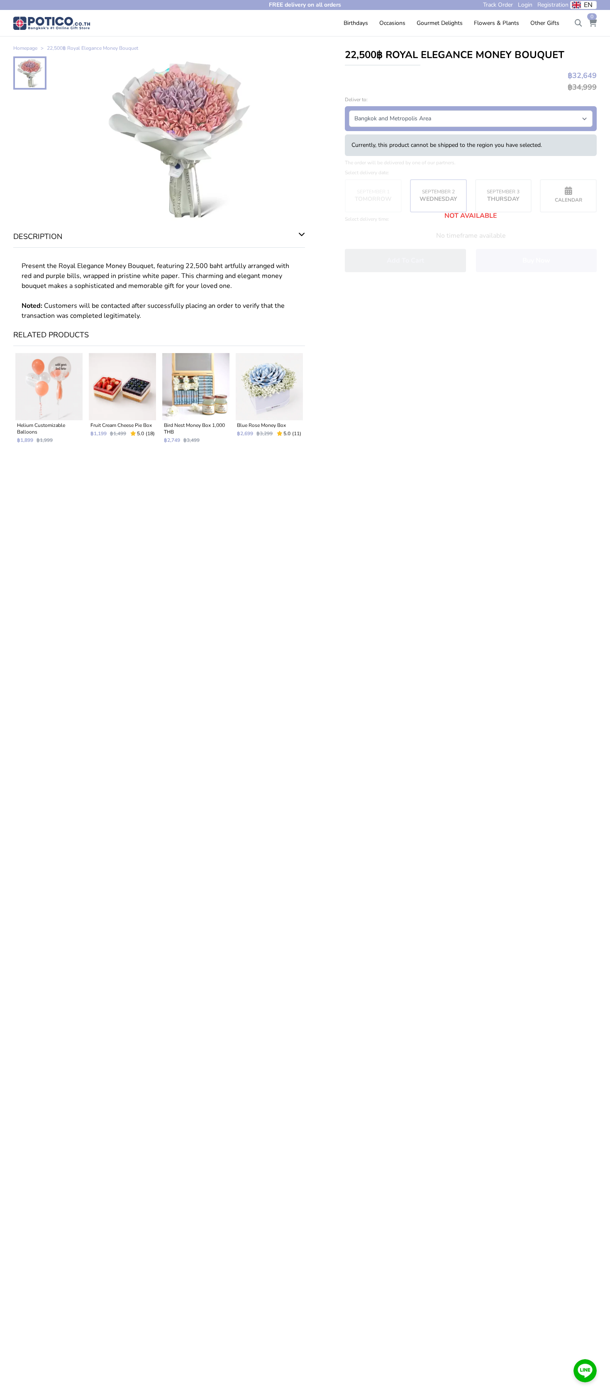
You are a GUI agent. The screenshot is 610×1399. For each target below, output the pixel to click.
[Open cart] (592, 23)
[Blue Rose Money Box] (269, 401)
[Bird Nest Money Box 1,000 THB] (196, 401)
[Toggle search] (578, 23)
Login (525, 5)
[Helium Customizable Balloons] (49, 401)
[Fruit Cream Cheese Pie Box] (122, 401)
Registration (553, 5)
